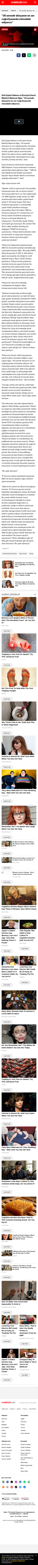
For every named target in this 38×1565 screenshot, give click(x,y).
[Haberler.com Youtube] (11, 1487)
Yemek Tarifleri (6, 1459)
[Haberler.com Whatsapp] (24, 1482)
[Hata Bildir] (19, 1520)
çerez (3, 1557)
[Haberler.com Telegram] (20, 1487)
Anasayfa (5, 10)
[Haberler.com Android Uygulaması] (15, 1499)
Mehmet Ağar (23, 553)
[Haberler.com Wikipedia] (7, 1487)
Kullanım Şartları (26, 1444)
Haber (12, 1516)
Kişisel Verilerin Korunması (25, 1454)
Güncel (13, 10)
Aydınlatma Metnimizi (18, 1561)
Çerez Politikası (25, 1450)
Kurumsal (24, 1441)
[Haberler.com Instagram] (16, 1482)
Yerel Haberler (25, 1433)
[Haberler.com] (8, 1403)
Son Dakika (5, 1427)
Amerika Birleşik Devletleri (9, 553)
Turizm (23, 1427)
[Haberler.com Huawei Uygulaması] (25, 1499)
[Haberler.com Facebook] (7, 1482)
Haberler (4, 1415)
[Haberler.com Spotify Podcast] (28, 1482)
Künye (25, 1409)
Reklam (12, 1409)
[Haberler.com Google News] (3, 1482)
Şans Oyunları (6, 1453)
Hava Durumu (6, 1444)
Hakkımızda (5, 1409)
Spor (3, 1421)
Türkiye (31, 553)
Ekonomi (4, 1419)
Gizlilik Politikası (26, 1447)
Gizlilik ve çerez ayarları (9, 1520)
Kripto (3, 1430)
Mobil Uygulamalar (26, 1465)
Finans (23, 1424)
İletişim (19, 1409)
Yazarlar (23, 1430)
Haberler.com (6, 1441)
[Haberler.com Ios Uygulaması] (6, 1499)
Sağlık (22, 1419)
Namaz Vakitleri (6, 1447)
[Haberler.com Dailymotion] (24, 1487)
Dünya (4, 1436)
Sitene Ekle (24, 1471)
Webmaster (24, 1462)
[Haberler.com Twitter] (11, 1482)
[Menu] (3, 2)
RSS (22, 1468)
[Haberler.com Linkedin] (20, 1482)
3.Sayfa (4, 1433)
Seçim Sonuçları (7, 1450)
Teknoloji (23, 1421)
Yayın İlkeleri (32, 1409)
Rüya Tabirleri (6, 1456)
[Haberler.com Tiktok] (16, 1487)
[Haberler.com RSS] (3, 1487)
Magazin (4, 1424)
